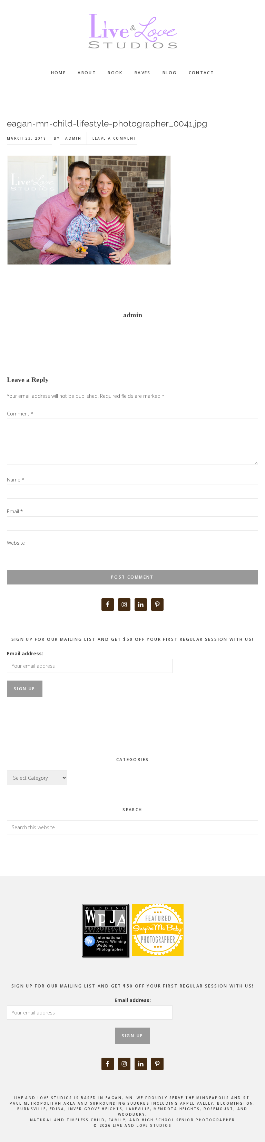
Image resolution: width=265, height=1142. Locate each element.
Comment (20, 413)
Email (15, 511)
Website (16, 543)
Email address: (25, 653)
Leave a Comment (114, 138)
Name (15, 479)
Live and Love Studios (132, 31)
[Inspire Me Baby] (157, 963)
